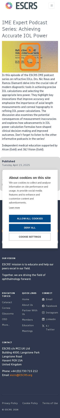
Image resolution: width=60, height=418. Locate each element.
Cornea (6, 307)
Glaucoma (8, 313)
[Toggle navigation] (52, 5)
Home (25, 299)
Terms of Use (50, 403)
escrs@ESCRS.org (21, 375)
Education (28, 325)
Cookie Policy (30, 403)
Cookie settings (30, 236)
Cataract (7, 302)
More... (6, 324)
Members (27, 319)
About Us (27, 305)
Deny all (30, 227)
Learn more (14, 207)
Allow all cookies (30, 218)
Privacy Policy (10, 403)
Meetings (27, 331)
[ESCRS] (21, 5)
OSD (4, 319)
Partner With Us (29, 312)
